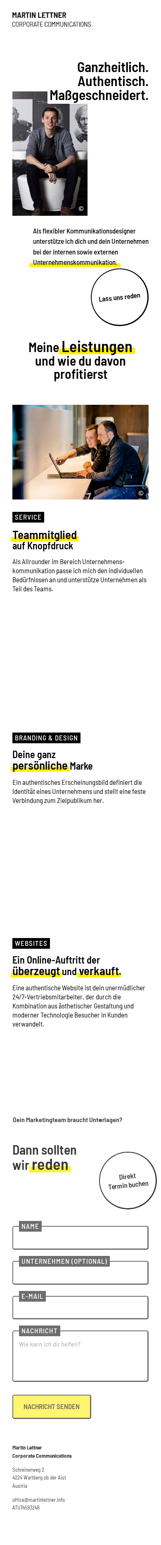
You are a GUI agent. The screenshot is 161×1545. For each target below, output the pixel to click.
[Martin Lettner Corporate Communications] (51, 19)
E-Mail (32, 1296)
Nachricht (39, 1330)
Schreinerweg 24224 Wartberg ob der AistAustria (39, 1477)
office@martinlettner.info (38, 1499)
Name (30, 1226)
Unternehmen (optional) (64, 1261)
